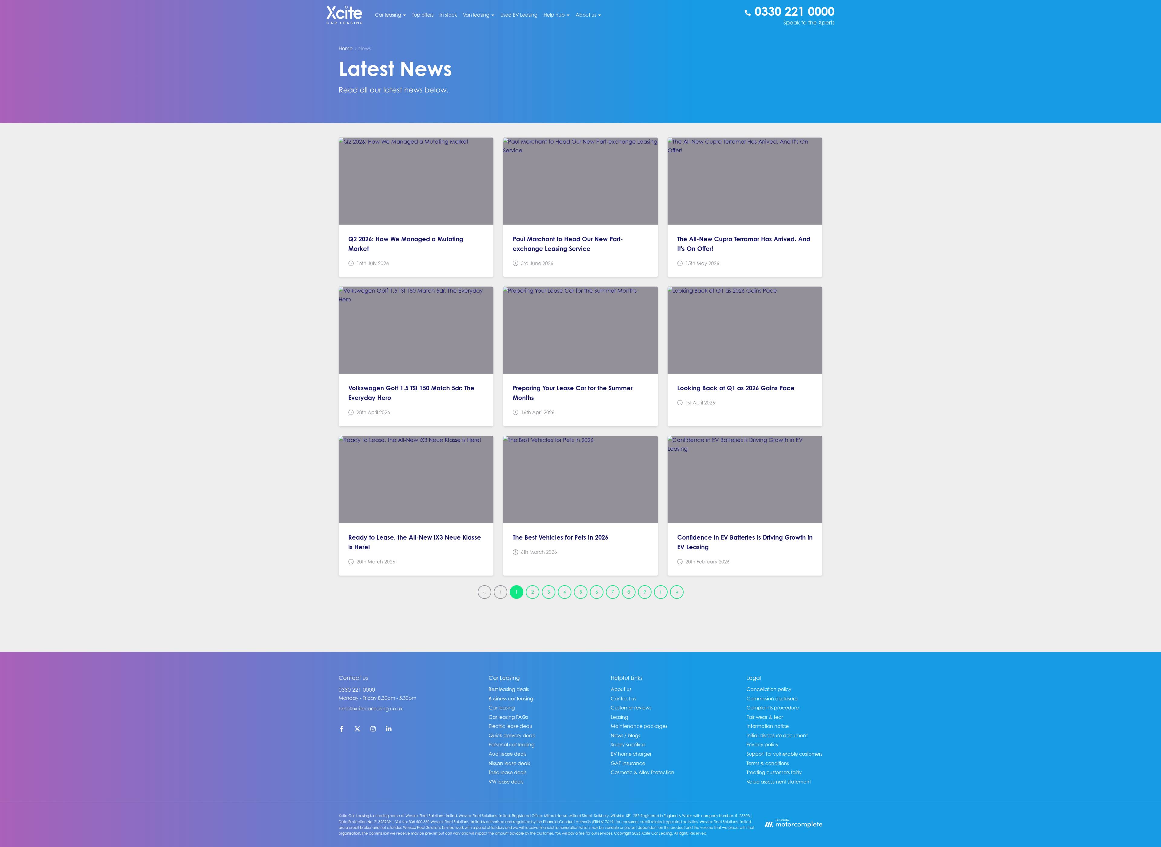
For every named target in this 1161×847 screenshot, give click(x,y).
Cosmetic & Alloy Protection (642, 772)
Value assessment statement (778, 782)
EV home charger (631, 754)
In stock (448, 15)
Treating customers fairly (774, 772)
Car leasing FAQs (508, 717)
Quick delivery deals (512, 735)
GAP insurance (628, 763)
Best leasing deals (509, 689)
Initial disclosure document (777, 735)
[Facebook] (342, 730)
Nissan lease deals (509, 763)
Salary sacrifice (628, 745)
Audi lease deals (507, 754)
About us (621, 689)
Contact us (623, 699)
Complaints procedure (772, 708)
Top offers (423, 15)
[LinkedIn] (389, 730)
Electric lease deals (510, 726)
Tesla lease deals (507, 772)
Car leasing (502, 708)
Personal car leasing (512, 745)
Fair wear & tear (764, 717)
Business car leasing (511, 699)
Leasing (619, 717)
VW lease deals (506, 782)
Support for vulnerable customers (784, 754)
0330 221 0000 (357, 689)
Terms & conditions (767, 763)
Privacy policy (762, 745)
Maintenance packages (639, 726)
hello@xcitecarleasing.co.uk (371, 709)
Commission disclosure (772, 699)
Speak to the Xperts (808, 22)
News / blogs (625, 735)
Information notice (767, 726)
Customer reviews (631, 708)
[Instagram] (373, 730)
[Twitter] (357, 730)
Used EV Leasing (519, 15)
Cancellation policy (769, 689)
